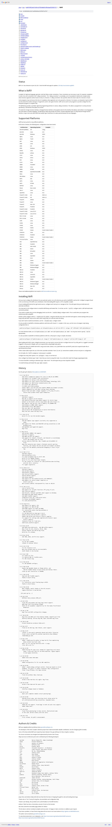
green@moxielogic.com (46, 727)
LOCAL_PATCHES (25, 59)
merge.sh (23, 68)
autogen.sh (23, 30)
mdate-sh (23, 64)
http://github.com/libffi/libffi (39, 372)
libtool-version (24, 53)
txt (106, 824)
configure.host (24, 43)
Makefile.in (23, 62)
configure (23, 39)
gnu (20, 7)
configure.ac (24, 41)
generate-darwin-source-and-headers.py (30, 46)
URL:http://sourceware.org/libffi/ (66, 85)
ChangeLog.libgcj (25, 35)
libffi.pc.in (23, 52)
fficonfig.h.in (24, 44)
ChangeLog (23, 32)
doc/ (22, 14)
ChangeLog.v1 (24, 37)
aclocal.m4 (23, 28)
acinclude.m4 (24, 26)
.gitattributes (24, 25)
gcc (23, 7)
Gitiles (9, 824)
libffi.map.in (23, 50)
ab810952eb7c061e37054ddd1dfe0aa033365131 (41, 7)
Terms (17, 824)
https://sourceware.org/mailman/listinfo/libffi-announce (57, 816)
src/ (21, 21)
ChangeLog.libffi (24, 34)
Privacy (13, 824)
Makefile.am (24, 61)
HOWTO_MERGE (25, 48)
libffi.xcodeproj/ (24, 17)
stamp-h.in (23, 73)
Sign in (108, 2)
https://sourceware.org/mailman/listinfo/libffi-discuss (32, 818)
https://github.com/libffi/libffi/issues (70, 811)
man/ (22, 19)
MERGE (22, 66)
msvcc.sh (23, 70)
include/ (22, 16)
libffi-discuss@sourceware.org (49, 291)
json (109, 824)
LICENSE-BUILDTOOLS (26, 57)
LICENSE (23, 55)
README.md (24, 71)
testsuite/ (23, 23)
